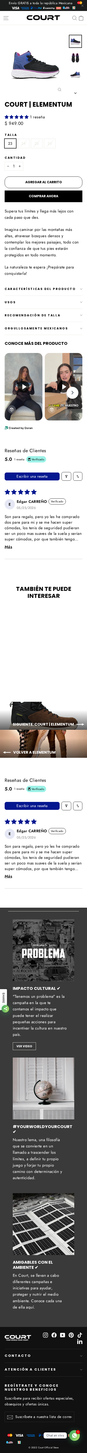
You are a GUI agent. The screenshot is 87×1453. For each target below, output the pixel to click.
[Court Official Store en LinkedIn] (79, 1341)
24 (23, 143)
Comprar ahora (43, 196)
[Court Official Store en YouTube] (62, 1335)
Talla (11, 135)
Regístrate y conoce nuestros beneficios (32, 1387)
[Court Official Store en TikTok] (79, 1335)
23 (10, 143)
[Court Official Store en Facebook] (54, 1335)
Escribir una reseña (32, 476)
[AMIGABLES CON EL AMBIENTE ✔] (43, 1224)
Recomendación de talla (32, 315)
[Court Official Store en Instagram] (45, 1335)
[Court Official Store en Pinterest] (71, 1335)
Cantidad (15, 157)
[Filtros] (66, 476)
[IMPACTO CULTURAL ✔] (43, 950)
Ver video (24, 1046)
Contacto (18, 1355)
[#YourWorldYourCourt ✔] (43, 1088)
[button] (17, 117)
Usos (10, 302)
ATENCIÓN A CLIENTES (30, 1369)
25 (37, 143)
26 (50, 143)
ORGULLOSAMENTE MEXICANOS (36, 328)
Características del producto (40, 289)
